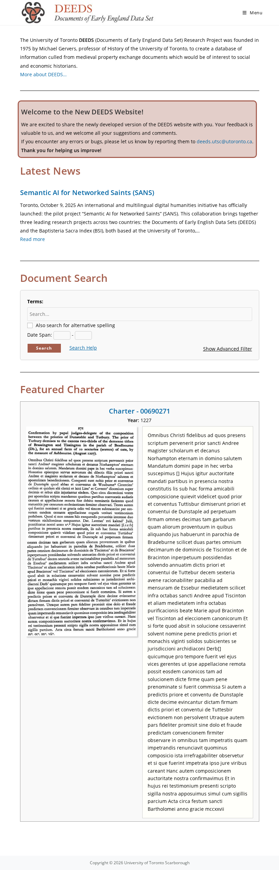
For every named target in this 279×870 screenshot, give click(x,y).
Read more (32, 239)
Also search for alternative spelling (75, 325)
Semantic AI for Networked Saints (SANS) (87, 192)
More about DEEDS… (43, 74)
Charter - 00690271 (139, 411)
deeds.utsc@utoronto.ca (224, 141)
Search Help (83, 347)
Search (44, 348)
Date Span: (39, 335)
